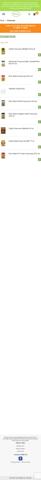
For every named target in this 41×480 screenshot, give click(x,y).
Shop (2, 20)
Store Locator (20, 448)
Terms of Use (25, 462)
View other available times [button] (20, 31)
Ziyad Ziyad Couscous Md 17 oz (21, 141)
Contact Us (20, 451)
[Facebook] (20, 459)
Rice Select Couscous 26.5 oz (21, 76)
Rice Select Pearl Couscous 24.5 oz (23, 101)
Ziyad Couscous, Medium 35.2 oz (22, 49)
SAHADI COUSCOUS (17, 89)
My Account (20, 446)
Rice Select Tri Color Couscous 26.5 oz (24, 154)
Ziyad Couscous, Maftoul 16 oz (21, 128)
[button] (39, 54)
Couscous (11, 20)
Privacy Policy (15, 462)
